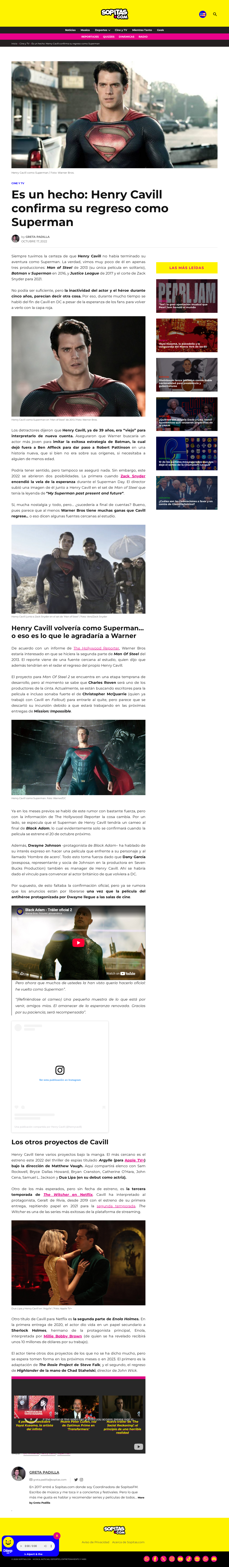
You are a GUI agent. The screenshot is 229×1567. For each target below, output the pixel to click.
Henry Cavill (48, 1453)
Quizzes (108, 36)
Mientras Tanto (142, 30)
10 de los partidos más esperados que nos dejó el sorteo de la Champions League (186, 463)
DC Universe (31, 1453)
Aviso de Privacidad (95, 1542)
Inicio (14, 43)
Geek (160, 30)
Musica (85, 30)
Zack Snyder (133, 476)
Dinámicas (126, 36)
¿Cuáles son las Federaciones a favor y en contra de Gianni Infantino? (186, 503)
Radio (143, 36)
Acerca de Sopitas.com (128, 1542)
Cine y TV (121, 30)
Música (163, 301)
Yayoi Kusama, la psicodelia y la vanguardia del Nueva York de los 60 (183, 345)
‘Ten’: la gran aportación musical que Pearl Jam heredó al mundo (183, 306)
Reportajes (90, 36)
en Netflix (68, 1194)
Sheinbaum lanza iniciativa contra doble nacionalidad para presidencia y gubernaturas (185, 383)
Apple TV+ (134, 1160)
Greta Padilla (38, 237)
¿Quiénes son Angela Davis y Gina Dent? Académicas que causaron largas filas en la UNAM (186, 422)
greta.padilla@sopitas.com (50, 1479)
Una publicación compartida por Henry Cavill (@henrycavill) (48, 1126)
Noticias (70, 30)
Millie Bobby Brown (63, 1336)
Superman (63, 1453)
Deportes (101, 30)
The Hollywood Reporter (96, 648)
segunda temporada (116, 1206)
